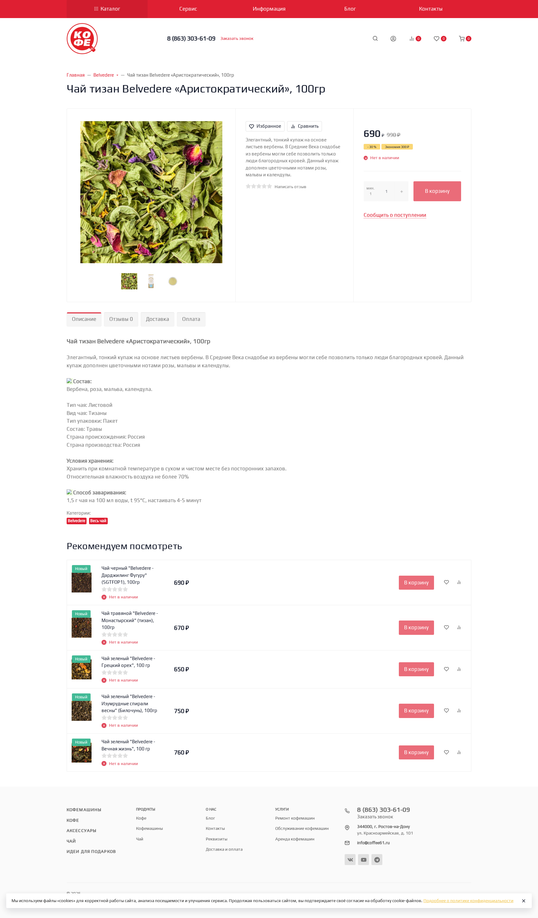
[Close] (523, 901)
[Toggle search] (375, 38)
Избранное (269, 126)
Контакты (215, 828)
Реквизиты (216, 838)
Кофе (73, 820)
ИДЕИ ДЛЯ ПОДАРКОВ (91, 851)
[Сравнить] (459, 582)
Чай (71, 841)
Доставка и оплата (224, 849)
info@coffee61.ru (373, 842)
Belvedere (76, 520)
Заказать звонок (236, 38)
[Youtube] (363, 859)
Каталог (110, 9)
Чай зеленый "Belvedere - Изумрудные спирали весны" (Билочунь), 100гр (129, 703)
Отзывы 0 (121, 319)
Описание (84, 319)
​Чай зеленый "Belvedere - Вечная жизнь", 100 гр (128, 745)
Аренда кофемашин (294, 838)
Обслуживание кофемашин (302, 828)
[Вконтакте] (350, 859)
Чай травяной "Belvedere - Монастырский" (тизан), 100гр (129, 620)
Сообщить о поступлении (395, 215)
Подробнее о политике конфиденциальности (468, 900)
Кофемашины (84, 809)
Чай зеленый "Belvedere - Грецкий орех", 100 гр (128, 662)
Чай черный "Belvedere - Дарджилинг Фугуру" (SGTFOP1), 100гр (127, 575)
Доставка (157, 319)
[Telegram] (376, 859)
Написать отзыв (290, 186)
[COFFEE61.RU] (82, 38)
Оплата (191, 319)
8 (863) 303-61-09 (191, 38)
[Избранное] (446, 582)
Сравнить (308, 126)
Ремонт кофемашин (295, 818)
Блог (210, 818)
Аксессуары (82, 830)
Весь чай (98, 520)
